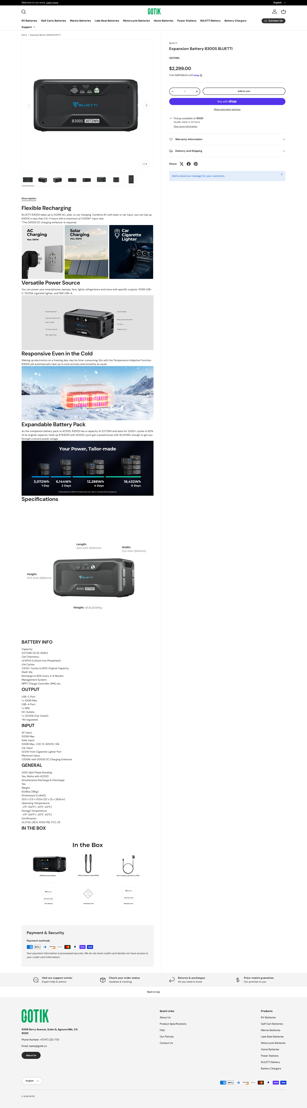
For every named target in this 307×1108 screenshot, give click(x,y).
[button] (283, 11)
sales (32, 1046)
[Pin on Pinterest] (195, 163)
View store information (185, 126)
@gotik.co (41, 1046)
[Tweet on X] (181, 163)
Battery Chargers (235, 20)
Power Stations (187, 20)
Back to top (153, 991)
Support (27, 27)
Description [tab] (29, 198)
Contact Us (166, 1043)
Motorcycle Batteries (136, 20)
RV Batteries (29, 20)
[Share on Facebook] (188, 163)
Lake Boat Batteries (107, 20)
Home (24, 35)
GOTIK (32, 1096)
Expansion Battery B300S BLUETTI (45, 35)
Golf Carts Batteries (53, 20)
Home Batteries (163, 20)
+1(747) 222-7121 (49, 1039)
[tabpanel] (88, 561)
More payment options (227, 109)
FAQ (162, 1030)
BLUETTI (173, 43)
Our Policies (167, 1036)
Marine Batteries (80, 20)
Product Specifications (173, 1023)
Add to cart (244, 91)
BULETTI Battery (210, 20)
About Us (31, 1055)
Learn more (73, 2)
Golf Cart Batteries (272, 1023)
